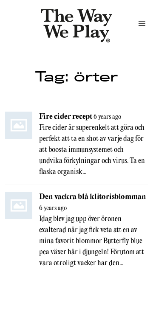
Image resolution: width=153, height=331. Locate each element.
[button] (142, 23)
